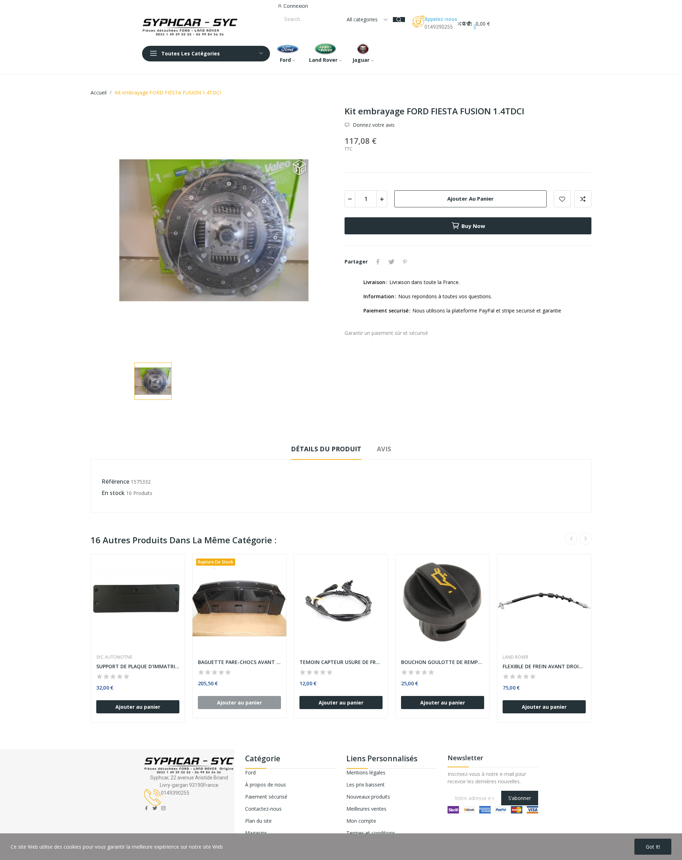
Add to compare (582, 198)
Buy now (473, 225)
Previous (571, 539)
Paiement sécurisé (266, 796)
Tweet (391, 261)
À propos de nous (265, 784)
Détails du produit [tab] (326, 449)
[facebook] (146, 808)
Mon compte (361, 820)
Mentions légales (365, 772)
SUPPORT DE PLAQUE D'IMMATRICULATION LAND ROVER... (137, 666)
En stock (113, 493)
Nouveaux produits (368, 796)
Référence (115, 481)
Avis (384, 449)
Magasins (256, 832)
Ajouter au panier (470, 198)
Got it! (653, 846)
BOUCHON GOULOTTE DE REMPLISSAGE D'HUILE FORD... (442, 662)
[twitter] (154, 808)
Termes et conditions (370, 832)
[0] (459, 23)
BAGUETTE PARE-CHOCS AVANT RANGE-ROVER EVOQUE (239, 662)
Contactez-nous (263, 808)
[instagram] (163, 808)
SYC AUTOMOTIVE (114, 657)
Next (585, 539)
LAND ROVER (515, 657)
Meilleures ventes (366, 808)
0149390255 (438, 27)
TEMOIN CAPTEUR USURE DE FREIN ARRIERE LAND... (341, 662)
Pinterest (405, 261)
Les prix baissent (365, 784)
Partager (378, 261)
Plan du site (258, 820)
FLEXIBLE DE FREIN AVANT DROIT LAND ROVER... (544, 666)
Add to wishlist (562, 198)
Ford (250, 772)
